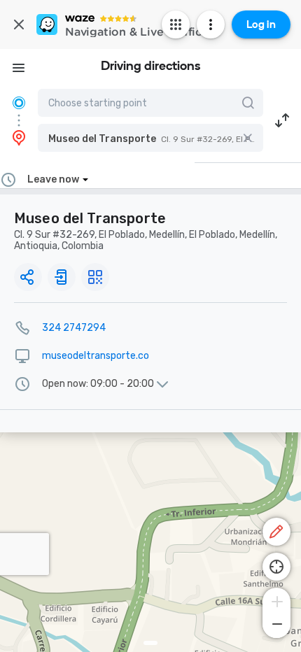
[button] (150, 138)
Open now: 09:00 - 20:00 (98, 384)
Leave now (53, 179)
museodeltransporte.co (95, 356)
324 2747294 (74, 328)
